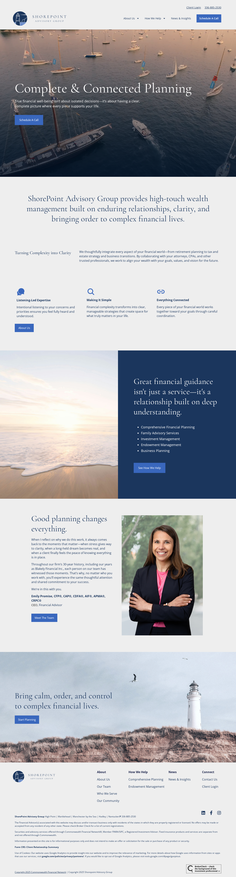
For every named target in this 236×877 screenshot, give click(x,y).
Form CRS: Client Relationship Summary (37, 847)
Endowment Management (146, 787)
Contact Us (209, 779)
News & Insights (181, 18)
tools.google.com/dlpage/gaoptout (162, 856)
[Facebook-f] (211, 813)
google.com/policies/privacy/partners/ (63, 856)
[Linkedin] (203, 813)
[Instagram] (219, 813)
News (173, 772)
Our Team (104, 787)
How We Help (153, 18)
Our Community (108, 801)
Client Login (193, 7)
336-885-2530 (213, 7)
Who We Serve (107, 794)
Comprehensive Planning (146, 779)
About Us (129, 18)
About (101, 772)
